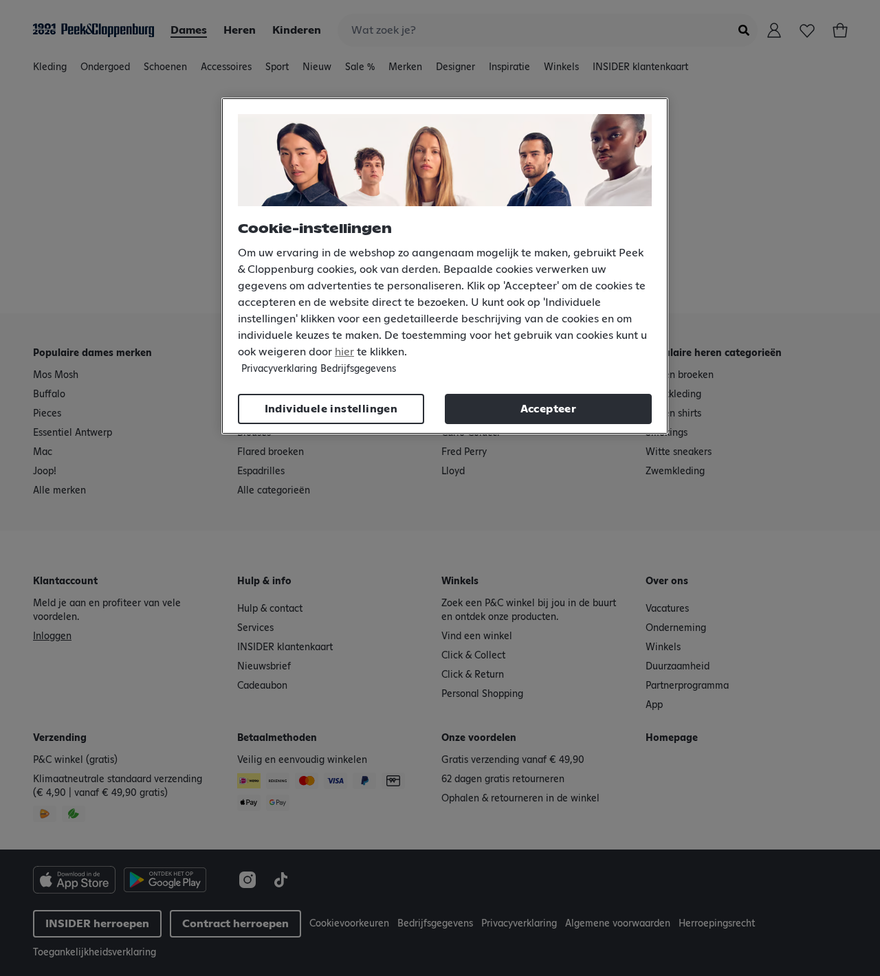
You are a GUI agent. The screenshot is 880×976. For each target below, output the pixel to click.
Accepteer (548, 408)
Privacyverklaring (279, 369)
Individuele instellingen (331, 408)
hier (344, 351)
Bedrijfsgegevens (358, 369)
